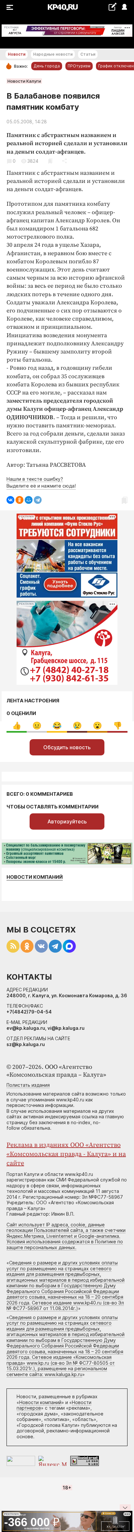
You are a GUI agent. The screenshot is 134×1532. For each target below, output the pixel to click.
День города (47, 65)
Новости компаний (35, 877)
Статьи (87, 54)
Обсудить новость (67, 747)
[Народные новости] (112, 7)
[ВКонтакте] (10, 500)
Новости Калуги (24, 81)
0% (16, 725)
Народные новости (53, 54)
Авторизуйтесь (67, 821)
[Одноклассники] (19, 500)
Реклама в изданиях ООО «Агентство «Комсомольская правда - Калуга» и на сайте (66, 1154)
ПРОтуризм (79, 65)
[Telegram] (38, 500)
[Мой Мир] (29, 500)
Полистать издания (28, 1085)
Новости (16, 54)
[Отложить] (50, 161)
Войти (124, 7)
